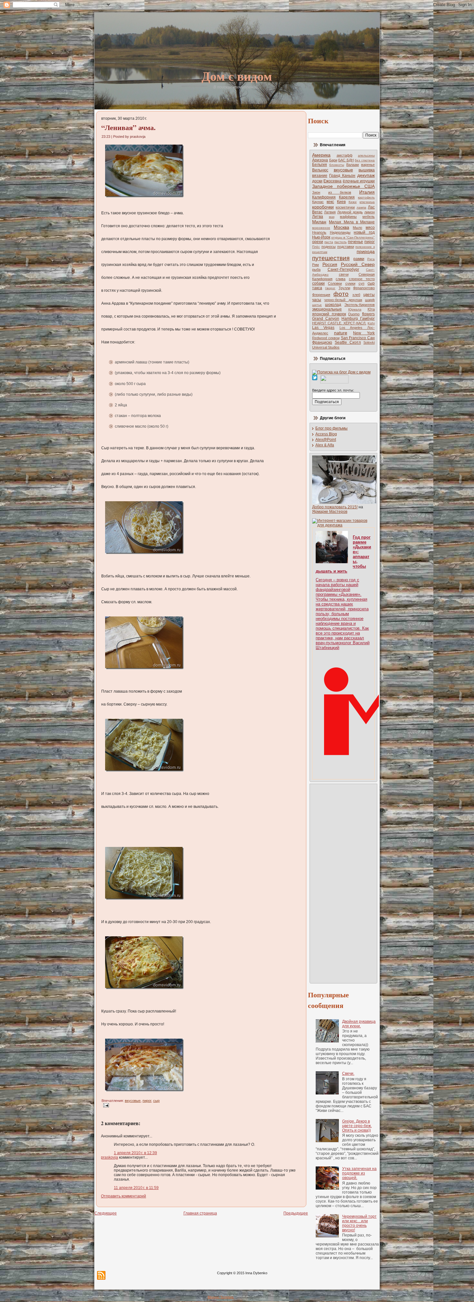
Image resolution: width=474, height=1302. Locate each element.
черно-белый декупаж (343, 300)
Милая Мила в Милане (352, 222)
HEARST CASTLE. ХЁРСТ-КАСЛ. (339, 323)
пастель (340, 242)
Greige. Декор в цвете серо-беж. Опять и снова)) (357, 1126)
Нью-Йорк (321, 237)
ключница (367, 202)
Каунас (318, 202)
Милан (319, 221)
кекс (330, 201)
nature (340, 332)
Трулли (344, 288)
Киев (341, 201)
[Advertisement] (338, 883)
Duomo (354, 314)
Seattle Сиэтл (348, 342)
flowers (368, 314)
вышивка (367, 170)
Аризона (320, 160)
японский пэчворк (329, 314)
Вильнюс (320, 170)
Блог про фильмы (331, 428)
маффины (348, 217)
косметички (345, 207)
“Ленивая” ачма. (128, 127)
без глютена (365, 160)
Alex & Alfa (324, 445)
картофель (366, 197)
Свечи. (348, 1073)
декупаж (366, 175)
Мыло (357, 227)
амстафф (344, 155)
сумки (350, 283)
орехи (317, 241)
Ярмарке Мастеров (329, 511)
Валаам (352, 165)
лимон (369, 212)
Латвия (330, 212)
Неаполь (319, 232)
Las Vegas (323, 327)
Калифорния (324, 197)
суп (361, 283)
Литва (317, 216)
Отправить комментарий (123, 1196)
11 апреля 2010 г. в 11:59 (136, 1187)
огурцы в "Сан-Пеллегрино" (353, 237)
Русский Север (358, 264)
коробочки (323, 206)
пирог (147, 1101)
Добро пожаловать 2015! (335, 507)
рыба (316, 269)
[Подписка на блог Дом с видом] (341, 372)
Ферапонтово (364, 288)
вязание (319, 175)
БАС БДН (346, 160)
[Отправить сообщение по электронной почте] (105, 1105)
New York (364, 333)
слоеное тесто (362, 279)
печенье (355, 241)
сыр (156, 1101)
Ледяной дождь (350, 212)
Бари (333, 160)
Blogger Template (221, 1297)
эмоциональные (327, 309)
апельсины (366, 155)
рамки (358, 259)
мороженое (321, 227)
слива (340, 279)
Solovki (369, 342)
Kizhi (371, 323)
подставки (345, 247)
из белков (339, 192)
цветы (369, 294)
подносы (328, 247)
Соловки (335, 283)
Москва (341, 227)
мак (331, 217)
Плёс (316, 247)
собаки (318, 283)
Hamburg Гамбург (358, 318)
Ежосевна (332, 181)
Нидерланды (340, 232)
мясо (370, 227)
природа (366, 251)
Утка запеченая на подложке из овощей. (359, 1173)
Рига (371, 259)
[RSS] (101, 1275)
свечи (344, 274)
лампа (361, 207)
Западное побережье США (343, 186)
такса (317, 288)
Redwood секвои (326, 338)
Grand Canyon (325, 318)
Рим (315, 265)
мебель (368, 217)
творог (330, 288)
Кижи (353, 202)
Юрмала (354, 309)
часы (316, 300)
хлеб (356, 295)
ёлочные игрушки (359, 181)
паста (328, 242)
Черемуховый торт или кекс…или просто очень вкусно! (359, 1223)
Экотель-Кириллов (359, 305)
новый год (364, 232)
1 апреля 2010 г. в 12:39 (135, 1153)
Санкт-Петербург (343, 269)
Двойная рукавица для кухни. (359, 1023)
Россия (329, 264)
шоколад (333, 304)
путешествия (331, 258)
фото (341, 293)
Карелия (347, 197)
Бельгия (319, 164)
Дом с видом (237, 75)
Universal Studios (326, 347)
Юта (371, 309)
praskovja (109, 1157)
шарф (370, 300)
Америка (321, 155)
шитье (317, 305)
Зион (316, 192)
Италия (367, 192)
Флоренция (321, 295)
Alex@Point (325, 439)
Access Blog (326, 434)
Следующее (105, 1213)
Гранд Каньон (342, 175)
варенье (368, 165)
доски (317, 181)
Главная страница (200, 1213)
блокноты (336, 165)
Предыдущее (295, 1213)
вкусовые (133, 1101)
